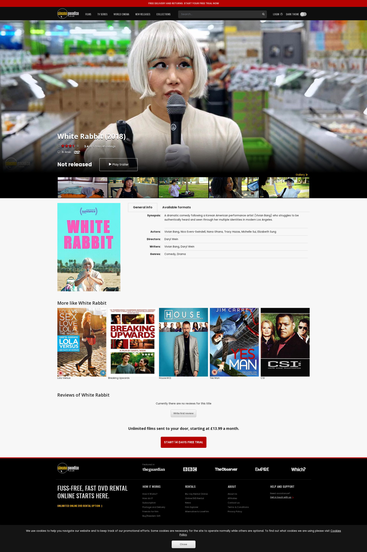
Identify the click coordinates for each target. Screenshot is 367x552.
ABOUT (232, 486)
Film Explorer (191, 507)
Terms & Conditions (238, 507)
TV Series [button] (102, 14)
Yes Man (215, 378)
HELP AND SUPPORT (282, 486)
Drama (181, 254)
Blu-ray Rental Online (196, 493)
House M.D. (165, 378)
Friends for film (150, 511)
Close (183, 544)
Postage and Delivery (153, 507)
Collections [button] (163, 14)
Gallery (301, 175)
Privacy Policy (235, 511)
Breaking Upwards (119, 378)
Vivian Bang (171, 246)
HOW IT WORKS (152, 486)
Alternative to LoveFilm (197, 511)
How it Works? (149, 493)
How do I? (147, 498)
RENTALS (190, 486)
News (188, 502)
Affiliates (232, 498)
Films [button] (88, 14)
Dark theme (292, 14)
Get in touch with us (280, 497)
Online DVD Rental (194, 498)
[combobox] (219, 14)
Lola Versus (64, 378)
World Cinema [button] (121, 14)
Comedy (170, 254)
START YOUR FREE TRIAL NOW (183, 3)
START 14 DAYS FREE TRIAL (183, 442)
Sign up (82, 366)
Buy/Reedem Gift (151, 515)
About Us (232, 493)
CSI (263, 378)
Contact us (234, 502)
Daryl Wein (187, 246)
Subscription (149, 502)
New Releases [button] (142, 14)
